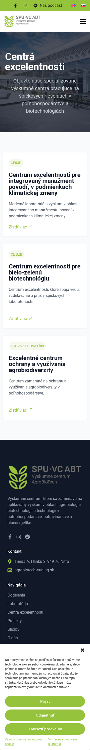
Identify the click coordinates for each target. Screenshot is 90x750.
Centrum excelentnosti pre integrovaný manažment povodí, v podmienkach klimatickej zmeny (44, 183)
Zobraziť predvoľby (45, 729)
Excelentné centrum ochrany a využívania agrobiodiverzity (37, 364)
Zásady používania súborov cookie (23, 742)
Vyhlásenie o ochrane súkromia (62, 742)
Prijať (45, 701)
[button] (82, 650)
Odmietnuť (45, 715)
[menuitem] (73, 5)
